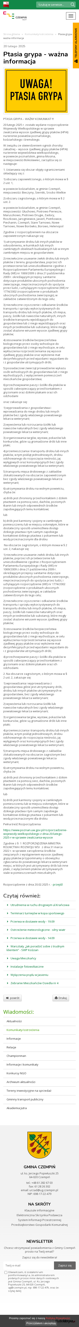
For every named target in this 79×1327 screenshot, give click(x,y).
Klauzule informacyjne (39, 1210)
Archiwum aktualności (21, 1082)
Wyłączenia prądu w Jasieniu (29, 975)
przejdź (58, 884)
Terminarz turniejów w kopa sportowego (37, 913)
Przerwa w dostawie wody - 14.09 (32, 938)
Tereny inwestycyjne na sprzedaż (29, 1091)
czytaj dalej (14, 1290)
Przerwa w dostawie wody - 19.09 (32, 921)
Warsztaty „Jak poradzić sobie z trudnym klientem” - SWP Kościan (35, 948)
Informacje (14, 1039)
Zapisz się (65, 1265)
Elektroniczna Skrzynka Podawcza (39, 1215)
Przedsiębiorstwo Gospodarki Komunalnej (39, 1225)
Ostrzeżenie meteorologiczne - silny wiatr (38, 930)
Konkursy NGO (16, 1073)
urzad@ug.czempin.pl (43, 1190)
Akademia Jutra (17, 1108)
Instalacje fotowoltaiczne (27, 966)
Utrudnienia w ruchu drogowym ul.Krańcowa (40, 905)
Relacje (11, 1047)
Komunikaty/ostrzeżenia (39, 34)
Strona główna (11, 34)
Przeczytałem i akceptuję (41, 1323)
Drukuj (63, 998)
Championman (16, 1056)
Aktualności (14, 1021)
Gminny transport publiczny (25, 1099)
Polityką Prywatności (58, 1318)
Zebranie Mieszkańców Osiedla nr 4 (34, 983)
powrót (14, 998)
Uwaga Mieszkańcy (23, 958)
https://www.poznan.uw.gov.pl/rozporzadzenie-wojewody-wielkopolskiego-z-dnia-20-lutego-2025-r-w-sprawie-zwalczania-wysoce (35, 833)
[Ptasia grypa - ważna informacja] (36, 90)
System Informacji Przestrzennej (39, 1220)
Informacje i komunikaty (22, 1064)
